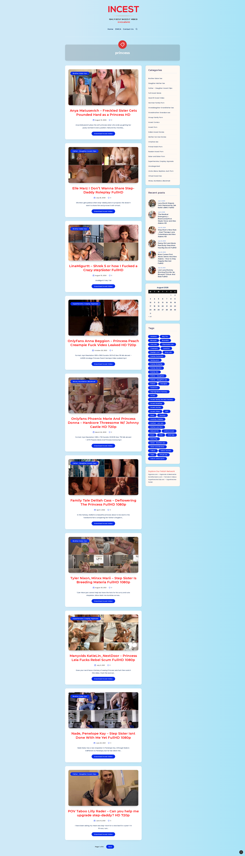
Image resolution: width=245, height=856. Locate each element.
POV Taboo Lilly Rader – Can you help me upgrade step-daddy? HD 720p (103, 813)
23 (175, 306)
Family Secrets (155, 368)
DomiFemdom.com (155, 477)
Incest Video (155, 411)
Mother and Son (156, 427)
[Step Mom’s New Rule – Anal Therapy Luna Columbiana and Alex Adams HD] (152, 230)
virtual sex (163, 455)
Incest (152, 395)
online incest (169, 431)
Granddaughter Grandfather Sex (161, 108)
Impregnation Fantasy (158, 392)
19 (158, 306)
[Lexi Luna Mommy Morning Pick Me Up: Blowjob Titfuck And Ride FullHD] (152, 270)
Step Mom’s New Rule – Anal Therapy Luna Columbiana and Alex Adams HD (167, 233)
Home (110, 29)
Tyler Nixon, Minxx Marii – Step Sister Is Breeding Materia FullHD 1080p (103, 580)
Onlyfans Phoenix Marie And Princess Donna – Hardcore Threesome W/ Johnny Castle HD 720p (103, 423)
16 (175, 303)
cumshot (166, 348)
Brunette (165, 340)
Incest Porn (152, 127)
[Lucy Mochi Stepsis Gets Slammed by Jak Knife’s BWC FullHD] (152, 203)
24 (150, 310)
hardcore (153, 388)
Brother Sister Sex (80, 73)
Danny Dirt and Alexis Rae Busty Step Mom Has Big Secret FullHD (167, 245)
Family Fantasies (156, 356)
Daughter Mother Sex (156, 83)
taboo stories (166, 451)
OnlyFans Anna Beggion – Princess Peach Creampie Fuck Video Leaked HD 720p (103, 343)
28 (167, 310)
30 (175, 310)
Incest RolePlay (156, 403)
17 (150, 306)
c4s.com (153, 344)
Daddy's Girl (155, 352)
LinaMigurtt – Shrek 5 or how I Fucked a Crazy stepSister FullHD (103, 268)
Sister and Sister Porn (156, 156)
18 (154, 306)
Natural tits (154, 431)
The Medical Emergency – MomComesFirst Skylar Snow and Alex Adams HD (167, 218)
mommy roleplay (156, 419)
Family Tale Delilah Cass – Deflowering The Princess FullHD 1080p (103, 502)
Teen (152, 455)
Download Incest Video (103, 134)
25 (155, 310)
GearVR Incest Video (156, 98)
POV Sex (171, 435)
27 (163, 310)
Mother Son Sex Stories (157, 137)
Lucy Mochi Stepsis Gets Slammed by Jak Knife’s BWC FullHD (167, 205)
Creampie (154, 348)
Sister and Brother (157, 447)
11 (154, 303)
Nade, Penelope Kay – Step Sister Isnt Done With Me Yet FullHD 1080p (103, 735)
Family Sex (154, 372)
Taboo (152, 451)
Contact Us (128, 29)
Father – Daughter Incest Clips (160, 88)
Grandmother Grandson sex (159, 112)
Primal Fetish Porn (155, 147)
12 (158, 303)
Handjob (163, 384)
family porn (154, 360)
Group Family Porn (155, 117)
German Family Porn (156, 103)
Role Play (153, 439)
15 (171, 303)
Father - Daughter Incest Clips (84, 151)
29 (171, 310)
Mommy (162, 415)
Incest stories (155, 407)
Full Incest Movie (154, 93)
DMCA (118, 29)
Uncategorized (154, 166)
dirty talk (168, 352)
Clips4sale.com (168, 344)
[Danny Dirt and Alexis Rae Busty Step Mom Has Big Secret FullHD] (152, 243)
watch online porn (157, 458)
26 (159, 310)
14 (167, 303)
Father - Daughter (157, 376)
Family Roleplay (156, 364)
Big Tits (165, 336)
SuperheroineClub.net (156, 479)
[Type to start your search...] (137, 29)
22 (171, 306)
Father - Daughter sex (158, 380)
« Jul (149, 316)
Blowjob (153, 340)
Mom (152, 415)
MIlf (166, 411)
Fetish (152, 384)
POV (161, 435)
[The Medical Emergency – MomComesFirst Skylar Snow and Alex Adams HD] (152, 214)
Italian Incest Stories (156, 132)
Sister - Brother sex (157, 443)
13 (162, 303)
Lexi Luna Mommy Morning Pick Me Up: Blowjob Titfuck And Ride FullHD (166, 273)
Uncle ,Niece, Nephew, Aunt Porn (160, 171)
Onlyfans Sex (153, 142)
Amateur (153, 336)
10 (150, 303)
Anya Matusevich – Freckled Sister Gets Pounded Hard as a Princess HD (103, 113)
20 (163, 306)
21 (167, 306)
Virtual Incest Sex (155, 176)
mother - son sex (156, 423)
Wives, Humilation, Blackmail (84, 381)
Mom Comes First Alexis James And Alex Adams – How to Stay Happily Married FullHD (167, 259)
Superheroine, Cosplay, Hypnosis (85, 304)
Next (110, 847)
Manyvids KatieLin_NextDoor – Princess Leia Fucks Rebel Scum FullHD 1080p (103, 658)
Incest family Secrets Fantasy (161, 399)
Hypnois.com (153, 474)
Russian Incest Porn (155, 151)
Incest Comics (153, 122)
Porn (152, 435)
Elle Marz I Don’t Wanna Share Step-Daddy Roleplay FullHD (103, 190)
